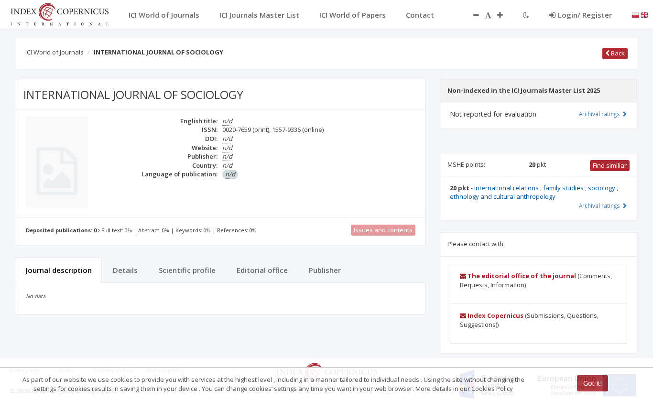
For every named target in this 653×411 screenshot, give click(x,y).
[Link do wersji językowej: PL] (635, 14)
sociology (602, 188)
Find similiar (610, 165)
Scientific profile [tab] (187, 270)
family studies (564, 188)
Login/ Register (585, 15)
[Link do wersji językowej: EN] (644, 14)
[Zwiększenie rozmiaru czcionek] (505, 14)
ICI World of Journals (54, 52)
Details (125, 270)
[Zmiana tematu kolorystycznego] (526, 14)
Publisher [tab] (325, 270)
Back (617, 53)
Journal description (59, 270)
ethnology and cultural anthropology (502, 196)
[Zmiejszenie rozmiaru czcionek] (471, 14)
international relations (507, 188)
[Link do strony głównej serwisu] (59, 13)
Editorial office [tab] (262, 270)
